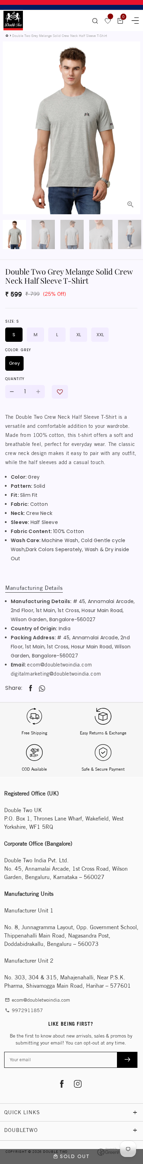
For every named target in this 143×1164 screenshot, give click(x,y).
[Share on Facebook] (30, 688)
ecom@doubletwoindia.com (59, 665)
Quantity (14, 378)
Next (130, 110)
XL (78, 334)
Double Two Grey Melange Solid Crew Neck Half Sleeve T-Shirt (59, 35)
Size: (12, 321)
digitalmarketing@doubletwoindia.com (56, 674)
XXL (100, 334)
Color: (18, 350)
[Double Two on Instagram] (77, 1084)
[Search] (95, 20)
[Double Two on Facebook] (62, 1084)
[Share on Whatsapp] (42, 688)
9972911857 (24, 1010)
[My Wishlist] (108, 20)
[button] (60, 392)
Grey (14, 363)
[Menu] (133, 20)
